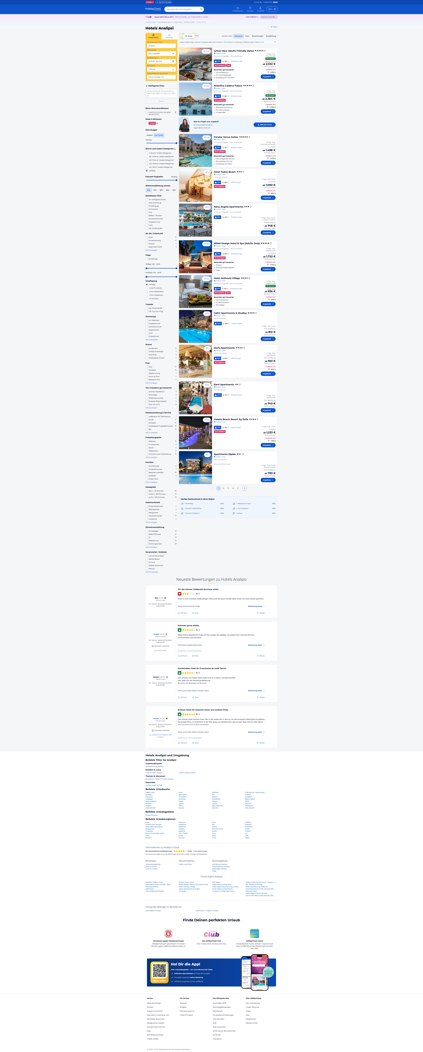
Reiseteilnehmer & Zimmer (157, 74)
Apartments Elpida (225, 454)
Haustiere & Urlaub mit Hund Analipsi (159, 779)
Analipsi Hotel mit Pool (154, 785)
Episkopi (149, 795)
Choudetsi (182, 797)
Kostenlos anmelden (268, 17)
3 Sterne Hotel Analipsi (187, 773)
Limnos (247, 831)
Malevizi (149, 803)
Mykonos (182, 831)
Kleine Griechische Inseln (155, 833)
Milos (214, 835)
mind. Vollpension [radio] (156, 295)
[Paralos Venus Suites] (195, 150)
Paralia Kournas (151, 815)
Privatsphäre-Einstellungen (223, 1015)
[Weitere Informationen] (268, 72)
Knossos (248, 803)
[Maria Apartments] (195, 361)
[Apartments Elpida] (195, 467)
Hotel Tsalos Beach (225, 172)
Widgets (183, 1007)
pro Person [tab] (159, 135)
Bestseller (239, 36)
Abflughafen (152, 50)
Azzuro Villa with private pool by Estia (259, 895)
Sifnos (247, 829)
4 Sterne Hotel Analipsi (154, 773)
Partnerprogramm (187, 1011)
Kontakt (257, 2)
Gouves (181, 808)
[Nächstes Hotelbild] (209, 64)
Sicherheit (217, 1035)
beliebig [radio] (152, 171)
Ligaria (181, 803)
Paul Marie (216, 882)
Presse (248, 1011)
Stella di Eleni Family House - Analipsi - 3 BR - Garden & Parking (261, 883)
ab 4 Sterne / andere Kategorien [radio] (161, 157)
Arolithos (215, 792)
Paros (214, 822)
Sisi (213, 795)
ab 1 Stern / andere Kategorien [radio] (161, 167)
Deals (148, 2)
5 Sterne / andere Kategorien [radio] (160, 153)
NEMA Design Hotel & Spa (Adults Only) (237, 243)
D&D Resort (150, 889)
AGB (214, 1023)
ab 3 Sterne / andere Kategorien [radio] (161, 160)
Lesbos (214, 827)
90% (167, 190)
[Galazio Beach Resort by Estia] (195, 432)
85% (161, 190)
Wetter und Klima (185, 864)
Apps (149, 1031)
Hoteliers (183, 1003)
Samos (214, 831)
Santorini (182, 822)
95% (174, 190)
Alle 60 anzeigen (152, 572)
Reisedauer (151, 66)
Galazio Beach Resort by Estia (231, 419)
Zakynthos (182, 824)
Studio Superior (162, 650)
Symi (247, 835)
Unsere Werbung (252, 1007)
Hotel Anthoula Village (227, 278)
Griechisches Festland (154, 824)
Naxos (181, 835)
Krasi (180, 792)
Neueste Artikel (252, 1023)
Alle (148, 190)
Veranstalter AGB (219, 1003)
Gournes (215, 808)
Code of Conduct (186, 1015)
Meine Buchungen (154, 1003)
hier (263, 42)
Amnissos (182, 799)
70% (155, 190)
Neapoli (148, 806)
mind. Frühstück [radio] (155, 288)
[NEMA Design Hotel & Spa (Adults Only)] (195, 256)
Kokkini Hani (150, 792)
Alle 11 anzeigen (151, 383)
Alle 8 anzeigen (151, 250)
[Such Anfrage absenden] (201, 9)
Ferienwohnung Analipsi (154, 766)
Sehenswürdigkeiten (153, 864)
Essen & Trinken (151, 869)
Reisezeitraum (152, 58)
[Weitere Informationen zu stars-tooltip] (174, 149)
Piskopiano (249, 806)
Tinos (214, 833)
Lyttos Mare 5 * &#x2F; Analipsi (207, 911)
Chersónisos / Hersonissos (254, 792)
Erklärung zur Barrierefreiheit (224, 1031)
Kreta (147, 822)
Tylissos (215, 801)
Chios (214, 838)
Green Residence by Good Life (257, 887)
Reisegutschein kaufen (155, 1023)
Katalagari (149, 799)
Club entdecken (251, 17)
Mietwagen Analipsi (219, 869)
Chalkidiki (149, 831)
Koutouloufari (151, 808)
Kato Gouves (249, 808)
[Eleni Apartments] (195, 397)
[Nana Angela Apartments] (195, 220)
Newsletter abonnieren (155, 1019)
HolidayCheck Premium (156, 1027)
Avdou (181, 801)
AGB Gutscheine (219, 1027)
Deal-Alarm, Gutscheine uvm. (158, 1015)
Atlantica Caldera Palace (228, 85)
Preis (247, 36)
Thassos (182, 838)
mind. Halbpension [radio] (156, 292)
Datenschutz (218, 1011)
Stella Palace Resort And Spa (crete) (225, 887)
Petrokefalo (216, 799)
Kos (213, 824)
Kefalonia (182, 827)
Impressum (217, 1039)
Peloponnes (150, 829)
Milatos (214, 797)
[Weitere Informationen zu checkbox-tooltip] (175, 112)
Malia (247, 801)
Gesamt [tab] (150, 135)
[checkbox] (161, 113)
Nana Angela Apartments (228, 206)
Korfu (148, 835)
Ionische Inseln (217, 829)
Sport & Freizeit (151, 866)
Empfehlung (271, 36)
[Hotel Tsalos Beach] (195, 185)
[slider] (176, 143)
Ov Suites (182, 891)
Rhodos (148, 838)
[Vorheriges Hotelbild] (181, 64)
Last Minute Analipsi (219, 864)
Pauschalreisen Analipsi (221, 866)
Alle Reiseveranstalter (155, 1035)
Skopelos (248, 824)
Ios (246, 833)
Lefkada (181, 829)
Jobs (247, 1015)
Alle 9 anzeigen (151, 408)
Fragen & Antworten (155, 1011)
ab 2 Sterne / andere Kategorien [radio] (161, 164)
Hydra (247, 838)
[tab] (153, 36)
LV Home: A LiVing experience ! (223, 891)
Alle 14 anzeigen (152, 340)
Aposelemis (183, 795)
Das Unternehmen (253, 1003)
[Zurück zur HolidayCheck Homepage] (153, 9)
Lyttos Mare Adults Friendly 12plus (234, 51)
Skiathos (248, 822)
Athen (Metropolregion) (154, 827)
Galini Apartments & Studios (230, 313)
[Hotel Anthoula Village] (195, 291)
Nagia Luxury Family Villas (221, 884)
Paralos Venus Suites (226, 137)
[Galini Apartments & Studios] (195, 326)
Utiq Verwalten (218, 1019)
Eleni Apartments (224, 384)
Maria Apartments (224, 348)
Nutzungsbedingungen (222, 1007)
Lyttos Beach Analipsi (153, 911)
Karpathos (249, 827)
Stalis (181, 806)
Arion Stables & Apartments (222, 889)
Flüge (214, 871)
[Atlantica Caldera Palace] (195, 99)
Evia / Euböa (183, 833)
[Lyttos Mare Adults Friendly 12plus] (195, 64)
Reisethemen (251, 1019)
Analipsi (248, 795)
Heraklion (248, 797)
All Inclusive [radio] (153, 299)
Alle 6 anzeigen (151, 482)
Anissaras (149, 797)
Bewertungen (257, 36)
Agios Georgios (151, 801)
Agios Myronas (217, 806)
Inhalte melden (153, 1039)
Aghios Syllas (250, 799)
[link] (238, 9)
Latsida (214, 803)
